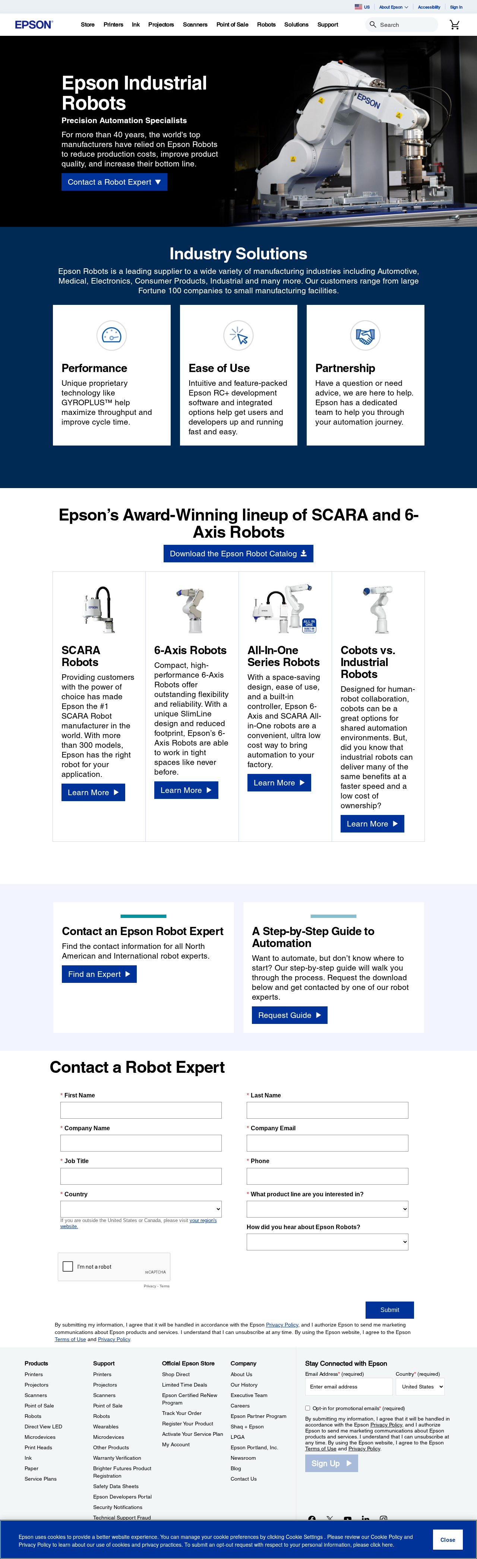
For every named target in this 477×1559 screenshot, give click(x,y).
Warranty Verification (117, 1458)
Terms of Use (321, 1449)
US (367, 6)
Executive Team (249, 1395)
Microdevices (40, 1437)
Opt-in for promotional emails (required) (359, 1408)
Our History (244, 1385)
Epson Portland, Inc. (254, 1447)
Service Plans (41, 1479)
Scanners (36, 1395)
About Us (241, 1374)
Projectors (36, 1385)
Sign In (456, 6)
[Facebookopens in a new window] (312, 1519)
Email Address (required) (334, 1374)
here (387, 1544)
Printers (34, 1374)
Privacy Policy (386, 1425)
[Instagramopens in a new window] (383, 1519)
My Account (176, 1444)
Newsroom (243, 1458)
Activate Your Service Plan (192, 1434)
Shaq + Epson (247, 1427)
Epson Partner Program (259, 1416)
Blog (236, 1468)
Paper (31, 1468)
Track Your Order (182, 1413)
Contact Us (244, 1479)
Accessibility (429, 6)
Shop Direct (176, 1374)
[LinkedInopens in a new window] (365, 1519)
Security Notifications (117, 1507)
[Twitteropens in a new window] (330, 1519)
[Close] (448, 1540)
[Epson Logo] (34, 24)
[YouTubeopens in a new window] (347, 1519)
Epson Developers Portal (122, 1497)
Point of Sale (39, 1406)
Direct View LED (43, 1427)
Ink (28, 1458)
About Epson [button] (390, 6)
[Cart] (454, 24)
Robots (33, 1416)
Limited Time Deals (184, 1385)
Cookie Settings (305, 1536)
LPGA (237, 1437)
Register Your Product (187, 1424)
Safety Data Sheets (116, 1486)
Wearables (106, 1427)
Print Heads (38, 1447)
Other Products (111, 1447)
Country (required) (418, 1374)
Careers (240, 1406)
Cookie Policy (386, 1536)
